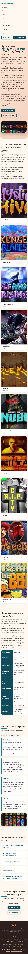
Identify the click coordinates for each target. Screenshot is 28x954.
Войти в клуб (14, 912)
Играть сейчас (8, 110)
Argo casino (7, 3)
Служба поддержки (7, 25)
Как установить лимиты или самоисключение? (12, 869)
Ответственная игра (16, 951)
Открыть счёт (19, 37)
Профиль (6, 37)
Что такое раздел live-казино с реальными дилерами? (12, 877)
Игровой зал (5, 33)
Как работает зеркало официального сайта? (9, 854)
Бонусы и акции (6, 22)
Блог (3, 18)
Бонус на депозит (9, 115)
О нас (3, 14)
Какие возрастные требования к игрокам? (13, 846)
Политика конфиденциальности (10, 949)
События (4, 29)
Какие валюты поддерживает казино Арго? (12, 862)
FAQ (3, 11)
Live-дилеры (5, 7)
